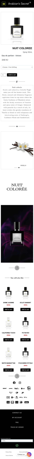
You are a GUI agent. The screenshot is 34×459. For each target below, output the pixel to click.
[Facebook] (14, 382)
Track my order (17, 427)
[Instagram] (19, 382)
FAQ (17, 422)
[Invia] (17, 445)
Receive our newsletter (5, 438)
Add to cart (12, 75)
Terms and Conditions (23, 452)
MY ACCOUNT (17, 417)
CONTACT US (17, 412)
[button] (4, 4)
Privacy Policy (9, 452)
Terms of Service (9, 455)
